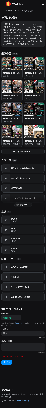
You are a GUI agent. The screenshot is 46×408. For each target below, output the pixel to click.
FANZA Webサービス (22, 400)
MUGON (14, 219)
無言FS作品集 (16, 188)
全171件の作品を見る (21, 151)
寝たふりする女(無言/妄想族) (22, 168)
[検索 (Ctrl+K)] (43, 3)
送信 (9, 362)
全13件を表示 (21, 204)
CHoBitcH (15, 277)
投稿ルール (18, 323)
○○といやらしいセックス (20, 178)
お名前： (4, 329)
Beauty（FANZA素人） (20, 287)
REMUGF (15, 248)
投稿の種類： (6, 313)
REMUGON (15, 239)
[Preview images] (16, 68)
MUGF (13, 229)
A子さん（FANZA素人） (20, 267)
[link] (28, 11)
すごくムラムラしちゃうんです (23, 198)
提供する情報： (7, 341)
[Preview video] (20, 68)
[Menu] (2, 3)
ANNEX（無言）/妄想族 (20, 297)
